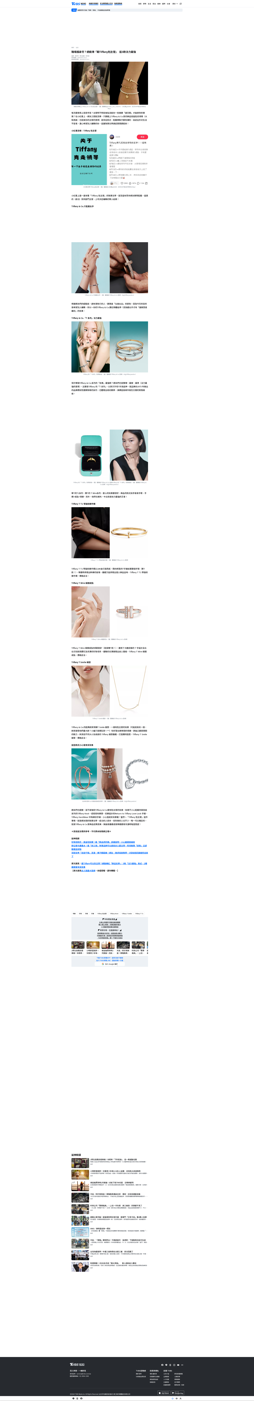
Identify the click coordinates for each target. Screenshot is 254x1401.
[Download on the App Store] (164, 1393)
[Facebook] (162, 1365)
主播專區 (166, 1382)
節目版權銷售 (178, 1374)
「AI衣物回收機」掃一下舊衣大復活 (109, 938)
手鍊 (92, 914)
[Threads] (170, 1365)
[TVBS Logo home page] (78, 3)
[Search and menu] (181, 4)
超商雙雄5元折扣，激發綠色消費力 (109, 933)
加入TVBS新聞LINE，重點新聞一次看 (109, 960)
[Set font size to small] (173, 1399)
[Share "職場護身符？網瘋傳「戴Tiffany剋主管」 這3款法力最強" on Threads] (77, 1399)
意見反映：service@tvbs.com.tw (80, 1374)
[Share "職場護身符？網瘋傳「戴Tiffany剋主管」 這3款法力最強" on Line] (73, 1399)
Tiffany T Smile (127, 914)
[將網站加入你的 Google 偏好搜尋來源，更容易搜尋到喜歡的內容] (110, 964)
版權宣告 (152, 1382)
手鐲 (86, 914)
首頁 (139, 3)
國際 (163, 3)
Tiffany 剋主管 (102, 914)
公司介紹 (166, 1374)
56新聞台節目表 (141, 1377)
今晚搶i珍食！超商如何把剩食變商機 (110, 935)
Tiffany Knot (114, 914)
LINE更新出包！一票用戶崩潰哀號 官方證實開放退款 (94, 10)
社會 (168, 3)
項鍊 (74, 914)
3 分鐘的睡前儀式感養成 (109, 927)
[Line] (166, 1365)
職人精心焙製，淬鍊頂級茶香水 (110, 924)
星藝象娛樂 (167, 1385)
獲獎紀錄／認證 (179, 1385)
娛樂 (159, 3)
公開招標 (177, 1377)
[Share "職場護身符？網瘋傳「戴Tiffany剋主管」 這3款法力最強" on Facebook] (81, 1399)
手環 (80, 914)
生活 (149, 3)
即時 (144, 3)
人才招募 (166, 1379)
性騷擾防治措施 (155, 1377)
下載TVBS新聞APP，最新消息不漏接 (110, 958)
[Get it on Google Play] (177, 1393)
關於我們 (138, 1374)
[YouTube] (178, 1365)
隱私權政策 (153, 1374)
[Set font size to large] (181, 1399)
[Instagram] (174, 1365)
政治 (154, 3)
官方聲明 (177, 1382)
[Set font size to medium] (177, 1399)
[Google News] (182, 1365)
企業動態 (166, 1377)
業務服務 (177, 1379)
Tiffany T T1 (139, 914)
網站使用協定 (154, 1379)
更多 (174, 3)
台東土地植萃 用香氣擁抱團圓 (109, 922)
